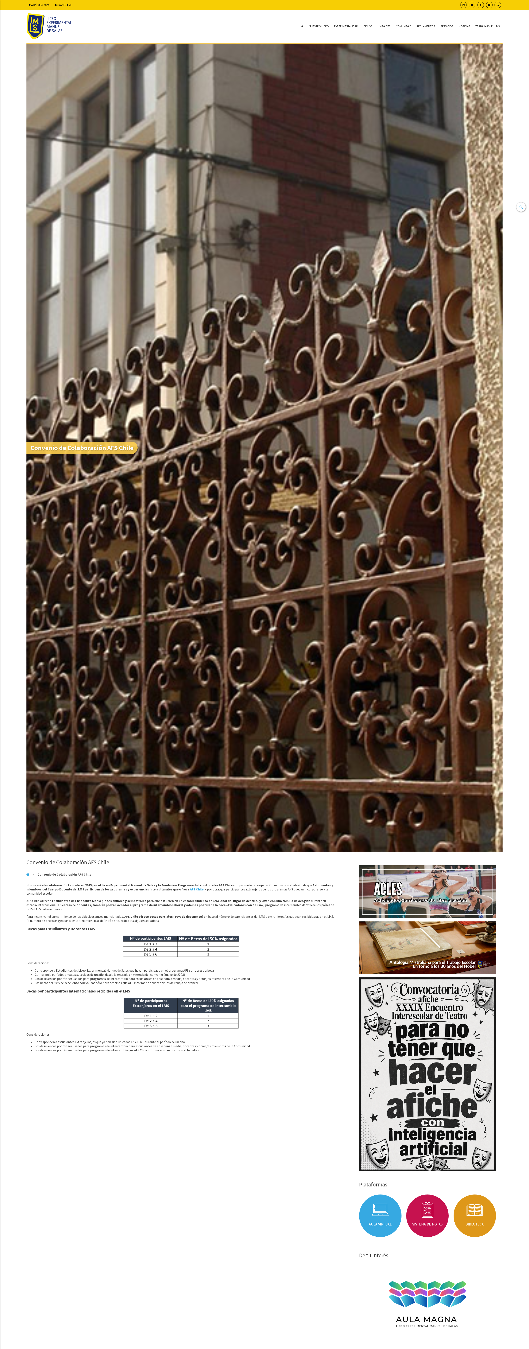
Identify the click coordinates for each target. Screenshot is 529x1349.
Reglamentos (426, 26)
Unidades (384, 26)
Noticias (464, 26)
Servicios (447, 26)
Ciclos (368, 26)
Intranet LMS (63, 5)
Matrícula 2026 (39, 5)
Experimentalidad (346, 26)
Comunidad (403, 26)
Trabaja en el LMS (487, 26)
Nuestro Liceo (319, 26)
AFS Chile (197, 889)
